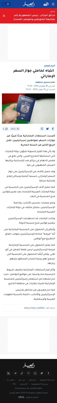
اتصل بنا (10, 380)
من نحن (21, 380)
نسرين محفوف (42, 82)
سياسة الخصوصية (39, 384)
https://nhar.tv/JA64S (34, 308)
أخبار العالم (49, 66)
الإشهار (32, 380)
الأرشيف (23, 384)
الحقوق (39, 393)
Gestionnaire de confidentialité (28, 389)
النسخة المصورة (47, 380)
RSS (14, 384)
